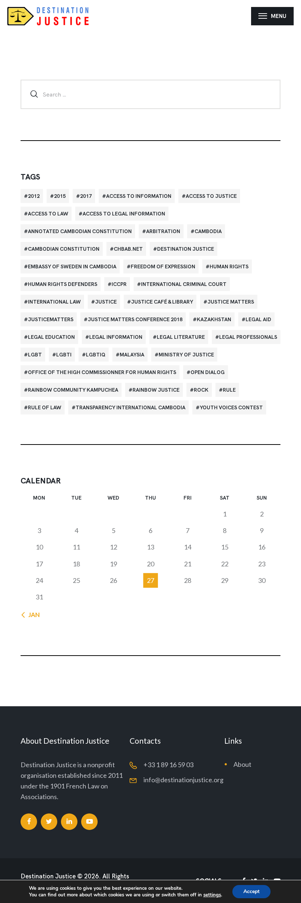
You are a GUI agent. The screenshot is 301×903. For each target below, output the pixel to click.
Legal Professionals (248, 337)
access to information (138, 196)
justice (106, 301)
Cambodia (208, 231)
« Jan (32, 615)
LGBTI (64, 354)
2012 (34, 196)
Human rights (229, 266)
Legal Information (115, 337)
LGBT (35, 354)
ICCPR (119, 284)
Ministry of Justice (186, 354)
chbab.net (128, 249)
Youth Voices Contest (231, 407)
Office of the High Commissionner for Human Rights (102, 372)
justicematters (50, 319)
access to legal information (124, 213)
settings (212, 895)
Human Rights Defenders (62, 284)
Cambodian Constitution (63, 249)
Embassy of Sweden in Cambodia (72, 266)
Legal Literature (181, 337)
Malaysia (132, 354)
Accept (251, 891)
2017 (86, 196)
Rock (201, 390)
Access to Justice (211, 196)
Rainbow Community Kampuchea (73, 390)
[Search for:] (150, 94)
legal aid (258, 319)
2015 (60, 196)
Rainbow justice (156, 390)
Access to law (48, 213)
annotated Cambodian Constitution (80, 231)
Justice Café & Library (162, 301)
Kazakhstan (214, 319)
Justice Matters (230, 301)
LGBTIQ (95, 354)
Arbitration (163, 231)
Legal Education (51, 337)
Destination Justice (185, 249)
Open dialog (208, 372)
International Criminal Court (183, 284)
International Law (54, 301)
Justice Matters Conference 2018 (135, 319)
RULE (229, 390)
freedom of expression (163, 266)
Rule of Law (44, 407)
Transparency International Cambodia (130, 407)
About (242, 764)
